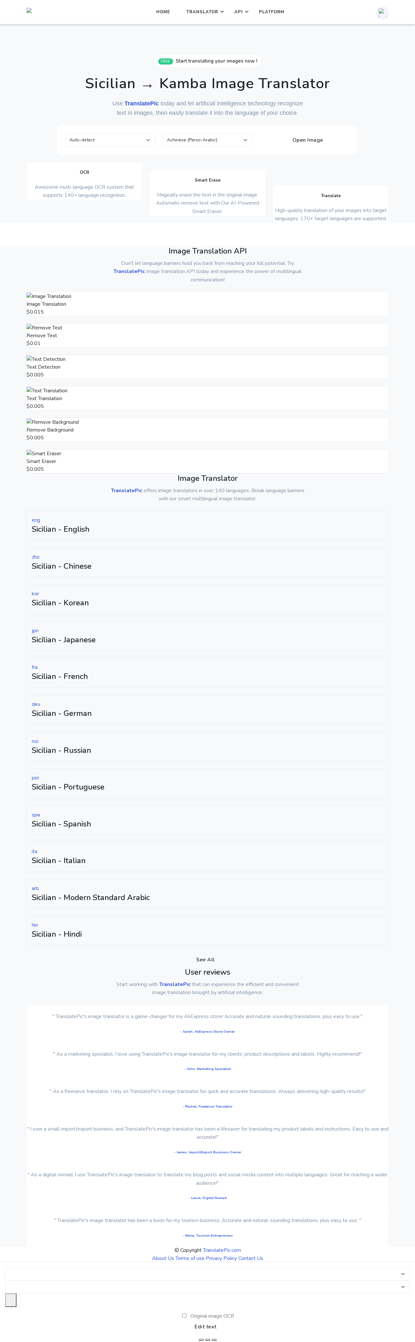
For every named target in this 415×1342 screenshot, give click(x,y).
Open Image (307, 140)
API (238, 12)
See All (205, 959)
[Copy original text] (207, 1340)
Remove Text (42, 335)
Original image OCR (212, 1316)
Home (163, 12)
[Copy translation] (214, 1340)
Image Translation (46, 304)
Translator (202, 12)
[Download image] (201, 1340)
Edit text (206, 1326)
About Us (163, 1258)
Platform (271, 12)
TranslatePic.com (222, 1250)
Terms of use (190, 1258)
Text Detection (43, 367)
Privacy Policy (221, 1258)
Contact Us (250, 1258)
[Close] (11, 1300)
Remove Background (50, 429)
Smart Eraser (41, 461)
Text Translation (44, 398)
